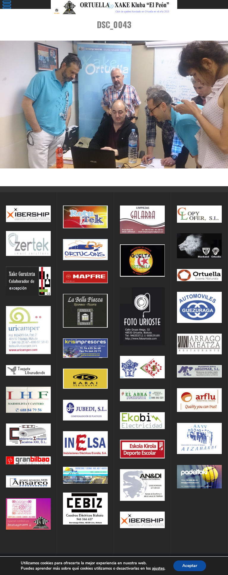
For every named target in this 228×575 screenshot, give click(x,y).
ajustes (158, 568)
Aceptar (189, 565)
